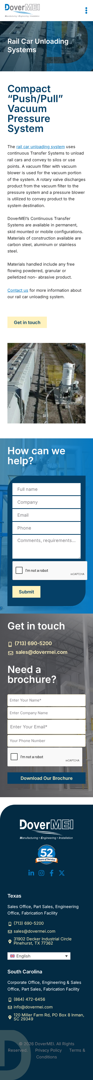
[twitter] (31, 873)
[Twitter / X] (62, 873)
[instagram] (41, 873)
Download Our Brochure (47, 778)
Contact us (17, 290)
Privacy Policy (48, 1050)
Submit (26, 591)
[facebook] (51, 873)
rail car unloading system (40, 146)
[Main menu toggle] (86, 10)
